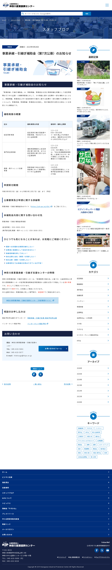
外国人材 (89, 436)
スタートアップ (103, 445)
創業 (88, 445)
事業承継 (80, 307)
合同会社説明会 (82, 457)
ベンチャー (81, 301)
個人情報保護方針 (74, 557)
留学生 (80, 432)
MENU (107, 5)
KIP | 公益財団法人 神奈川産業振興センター (18, 5)
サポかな (80, 329)
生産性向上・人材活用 (84, 318)
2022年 (79, 391)
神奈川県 (86, 453)
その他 (79, 324)
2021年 (79, 396)
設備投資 (80, 295)
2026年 (79, 368)
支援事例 (5, 488)
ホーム (4, 472)
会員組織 (100, 440)
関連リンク (6, 524)
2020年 (79, 402)
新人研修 (93, 457)
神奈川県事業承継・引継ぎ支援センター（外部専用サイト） (29, 300)
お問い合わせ (7, 534)
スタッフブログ (15, 20)
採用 (105, 453)
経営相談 (80, 278)
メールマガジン (8, 529)
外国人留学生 (97, 453)
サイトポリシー (87, 557)
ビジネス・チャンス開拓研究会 (87, 335)
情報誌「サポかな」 (9, 508)
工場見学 (80, 436)
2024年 (79, 379)
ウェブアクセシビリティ (103, 557)
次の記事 (67, 384)
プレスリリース (8, 514)
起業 (94, 445)
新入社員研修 (96, 432)
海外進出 (80, 290)
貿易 (79, 453)
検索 (86, 14)
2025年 (79, 374)
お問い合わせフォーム (53, 348)
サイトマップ (62, 557)
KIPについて (7, 498)
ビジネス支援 (7, 477)
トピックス (6, 503)
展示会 (98, 436)
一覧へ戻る (37, 384)
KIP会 (79, 341)
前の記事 (7, 384)
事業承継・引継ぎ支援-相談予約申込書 (42, 318)
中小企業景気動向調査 (10, 519)
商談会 (80, 445)
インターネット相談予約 (36, 324)
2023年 (79, 385)
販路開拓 (80, 284)
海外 (79, 449)
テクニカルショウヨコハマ (86, 440)
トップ (4, 20)
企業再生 (80, 312)
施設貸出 (5, 482)
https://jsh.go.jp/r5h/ (40, 206)
